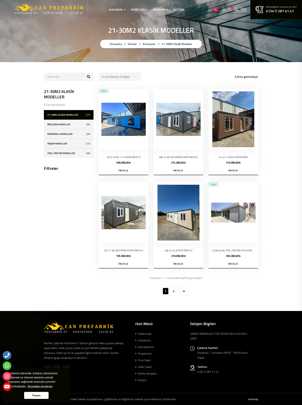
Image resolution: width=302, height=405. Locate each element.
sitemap (253, 399)
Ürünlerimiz (144, 340)
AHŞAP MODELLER (68, 143)
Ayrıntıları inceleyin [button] (40, 386)
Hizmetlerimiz (145, 347)
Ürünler (132, 44)
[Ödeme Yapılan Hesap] (216, 9)
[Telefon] (7, 355)
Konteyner (149, 44)
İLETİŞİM (178, 10)
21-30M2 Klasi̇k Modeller (176, 44)
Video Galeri (144, 367)
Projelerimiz (144, 353)
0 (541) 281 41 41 (280, 11)
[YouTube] (7, 386)
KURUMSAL (116, 10)
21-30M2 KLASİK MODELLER (68, 115)
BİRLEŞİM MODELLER (68, 124)
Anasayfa (116, 44)
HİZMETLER (138, 10)
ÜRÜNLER (159, 10)
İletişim (141, 380)
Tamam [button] (36, 395)
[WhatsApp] (7, 365)
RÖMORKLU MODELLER (68, 134)
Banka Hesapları (147, 373)
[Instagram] (7, 376)
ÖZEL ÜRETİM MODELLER (68, 153)
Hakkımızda (144, 334)
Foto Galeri (144, 360)
